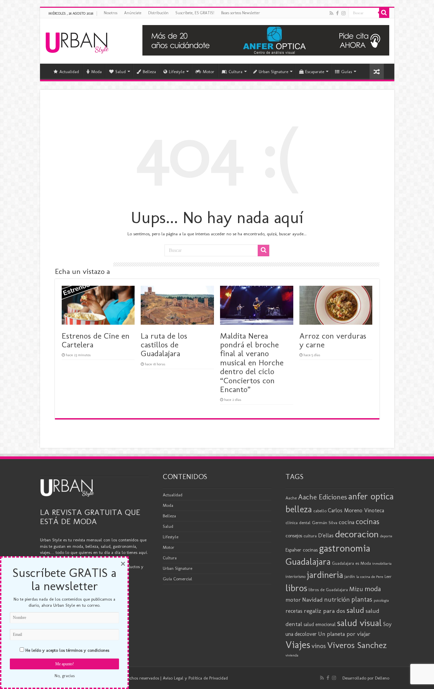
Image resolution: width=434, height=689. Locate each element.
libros (296, 588)
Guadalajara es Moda (351, 563)
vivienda (291, 655)
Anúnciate (132, 12)
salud (355, 610)
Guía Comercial (177, 578)
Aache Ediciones (322, 497)
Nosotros (110, 12)
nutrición (337, 599)
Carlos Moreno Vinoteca (356, 510)
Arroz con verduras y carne (332, 340)
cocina (346, 522)
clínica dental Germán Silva (311, 522)
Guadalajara (308, 561)
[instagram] (343, 13)
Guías (346, 71)
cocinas (367, 521)
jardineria (325, 574)
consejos (293, 536)
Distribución (158, 12)
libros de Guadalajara (328, 589)
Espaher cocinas (301, 550)
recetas (293, 610)
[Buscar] (384, 13)
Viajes (297, 644)
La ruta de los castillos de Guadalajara (164, 345)
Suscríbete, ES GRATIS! (194, 12)
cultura (310, 535)
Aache (291, 497)
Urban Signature (273, 71)
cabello (320, 510)
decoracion (357, 534)
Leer (388, 576)
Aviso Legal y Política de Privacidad (195, 678)
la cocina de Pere (369, 576)
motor (293, 599)
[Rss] (331, 13)
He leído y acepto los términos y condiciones (67, 650)
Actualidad (69, 71)
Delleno (382, 678)
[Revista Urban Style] (77, 41)
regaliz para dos (324, 611)
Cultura (235, 71)
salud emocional (319, 624)
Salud (120, 71)
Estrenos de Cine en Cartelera (96, 340)
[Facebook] (337, 13)
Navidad (312, 599)
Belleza (149, 71)
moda (372, 588)
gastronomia (344, 548)
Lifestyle (176, 71)
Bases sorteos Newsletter (240, 12)
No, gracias (65, 675)
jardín (349, 576)
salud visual (359, 622)
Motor (208, 71)
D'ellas (326, 535)
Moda (96, 71)
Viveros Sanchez (357, 645)
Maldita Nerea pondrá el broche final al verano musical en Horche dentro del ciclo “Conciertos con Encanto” (251, 362)
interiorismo (295, 576)
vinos (319, 646)
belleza (298, 509)
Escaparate (314, 71)
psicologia (381, 600)
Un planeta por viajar (344, 633)
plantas (361, 599)
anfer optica (371, 496)
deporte (386, 536)
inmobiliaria (382, 563)
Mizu (356, 589)
